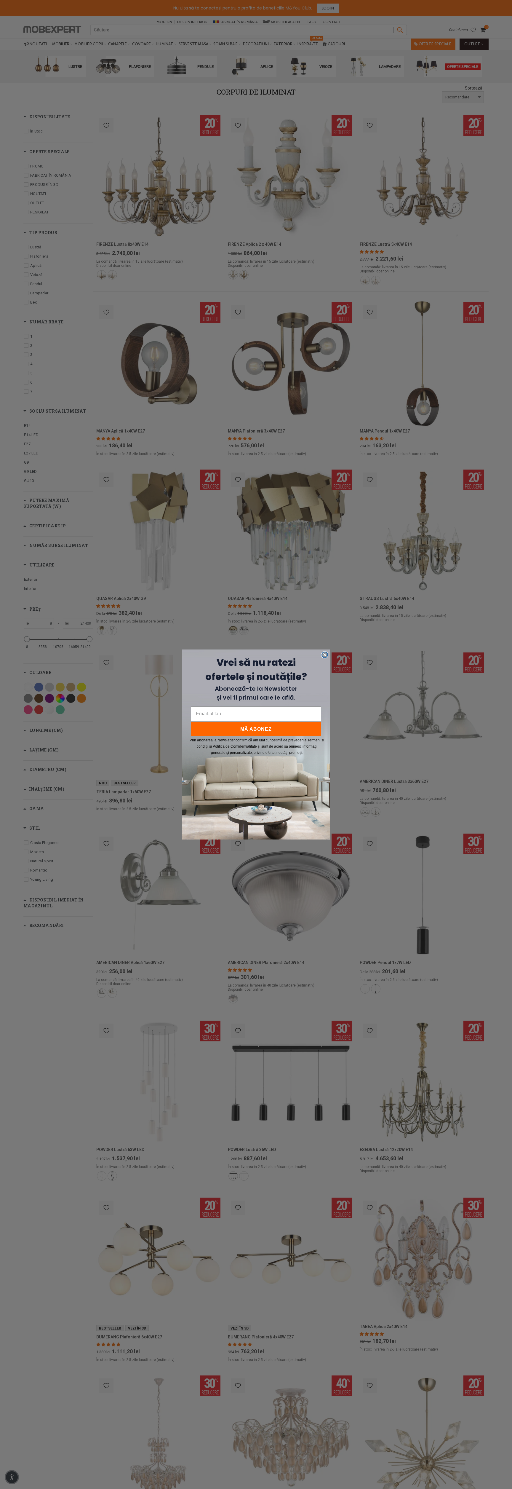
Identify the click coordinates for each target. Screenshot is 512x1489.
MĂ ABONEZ (256, 729)
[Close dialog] (325, 655)
